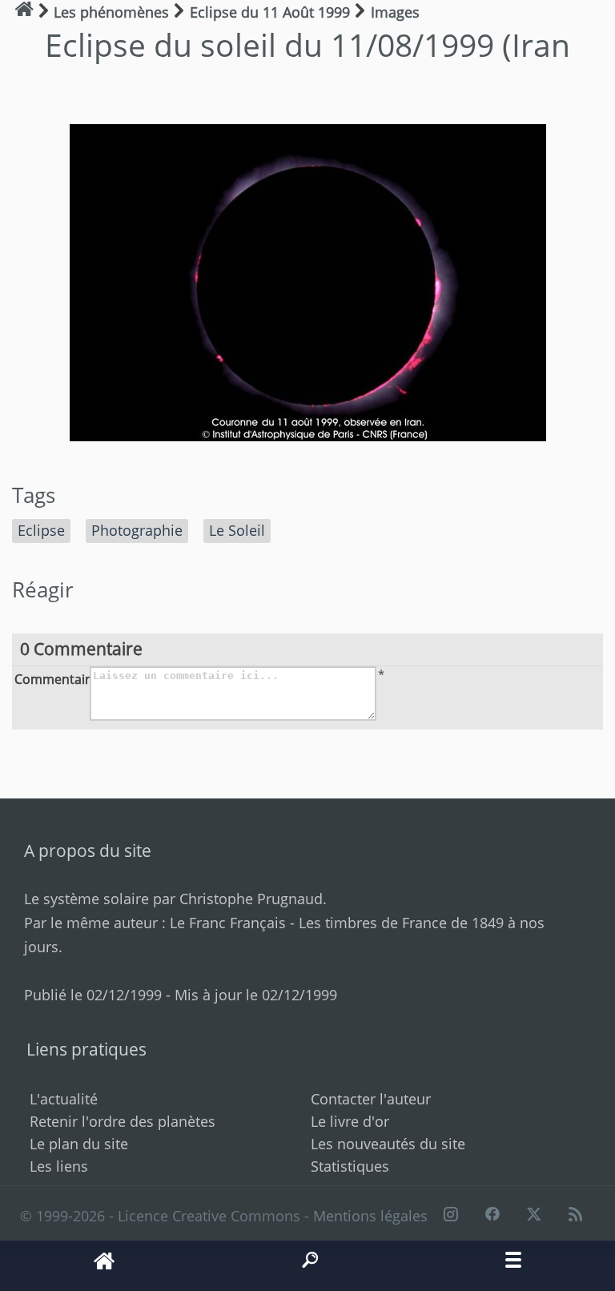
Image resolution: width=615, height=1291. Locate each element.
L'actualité (64, 1098)
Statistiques (350, 1166)
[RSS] (576, 1215)
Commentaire (50, 678)
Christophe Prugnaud (251, 898)
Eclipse (41, 530)
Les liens (59, 1166)
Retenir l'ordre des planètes (122, 1121)
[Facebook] (491, 1215)
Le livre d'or (350, 1121)
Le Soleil (237, 530)
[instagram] (450, 1215)
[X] (534, 1215)
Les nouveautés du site (388, 1143)
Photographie (137, 530)
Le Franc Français (228, 922)
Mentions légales (370, 1215)
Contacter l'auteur (371, 1098)
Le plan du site (79, 1143)
